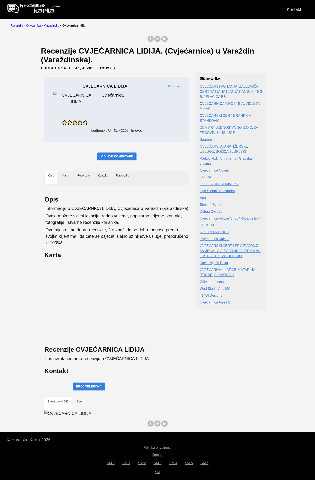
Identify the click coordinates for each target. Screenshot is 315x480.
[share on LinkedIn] (164, 41)
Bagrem (206, 140)
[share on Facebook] (150, 41)
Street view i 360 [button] (58, 401)
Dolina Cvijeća (211, 212)
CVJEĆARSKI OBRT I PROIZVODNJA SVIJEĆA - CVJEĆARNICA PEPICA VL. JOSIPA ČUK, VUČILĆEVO (230, 251)
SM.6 (204, 463)
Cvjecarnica (33, 25)
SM (157, 472)
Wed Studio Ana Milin (216, 289)
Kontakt (294, 9)
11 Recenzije (174, 86)
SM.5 (189, 463)
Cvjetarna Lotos (212, 282)
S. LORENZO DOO (214, 232)
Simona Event (210, 205)
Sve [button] (79, 401)
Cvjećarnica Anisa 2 (215, 302)
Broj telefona (89, 386)
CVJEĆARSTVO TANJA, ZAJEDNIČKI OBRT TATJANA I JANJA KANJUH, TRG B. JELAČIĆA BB (231, 92)
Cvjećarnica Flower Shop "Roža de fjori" (230, 218)
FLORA (205, 177)
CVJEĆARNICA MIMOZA (219, 184)
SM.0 (111, 463)
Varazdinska (51, 25)
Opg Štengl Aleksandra (217, 191)
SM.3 (158, 463)
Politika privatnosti (157, 447)
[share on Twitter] (157, 41)
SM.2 (142, 463)
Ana (203, 198)
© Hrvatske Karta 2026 (29, 439)
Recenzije (17, 25)
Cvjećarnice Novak (214, 170)
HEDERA (207, 225)
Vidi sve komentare (117, 156)
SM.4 (173, 463)
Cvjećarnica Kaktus (214, 239)
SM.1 (126, 463)
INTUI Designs (211, 296)
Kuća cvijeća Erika (214, 263)
